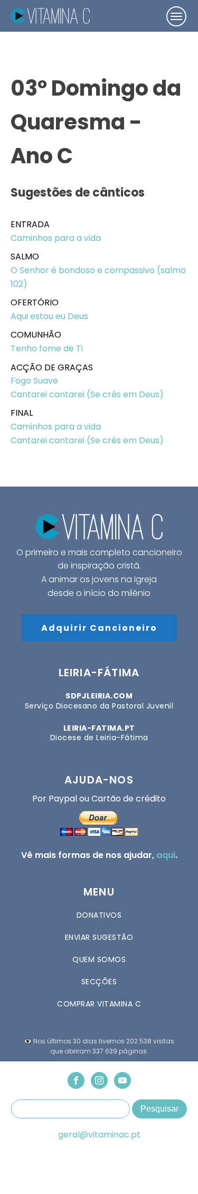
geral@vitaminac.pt (99, 1135)
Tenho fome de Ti (47, 348)
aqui (165, 855)
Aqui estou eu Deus (49, 316)
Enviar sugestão (99, 937)
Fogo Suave (34, 381)
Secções (99, 981)
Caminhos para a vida (56, 238)
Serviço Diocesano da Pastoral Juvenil (99, 700)
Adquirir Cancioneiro (99, 628)
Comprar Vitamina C (99, 1004)
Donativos (99, 915)
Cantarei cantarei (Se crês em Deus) (87, 394)
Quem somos (99, 959)
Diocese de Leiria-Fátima (99, 732)
